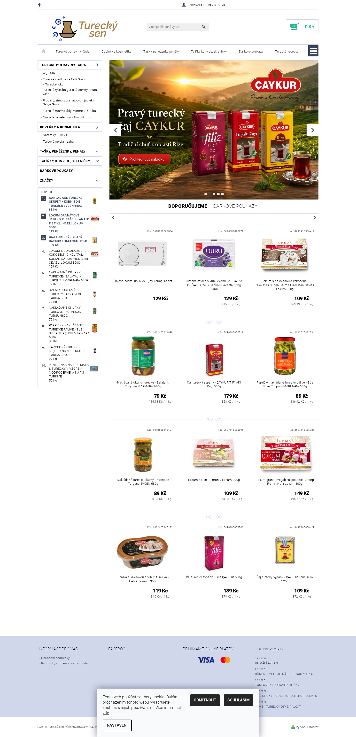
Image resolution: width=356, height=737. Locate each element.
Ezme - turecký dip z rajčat (278, 706)
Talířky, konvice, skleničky (209, 51)
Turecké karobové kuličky (277, 685)
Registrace (216, 4)
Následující (314, 217)
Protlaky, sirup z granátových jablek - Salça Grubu (68, 102)
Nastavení (117, 725)
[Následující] (312, 130)
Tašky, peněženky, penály (161, 51)
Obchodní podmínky (55, 658)
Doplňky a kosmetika (116, 51)
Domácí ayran (266, 663)
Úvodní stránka (44, 51)
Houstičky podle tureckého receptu (286, 696)
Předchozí (113, 217)
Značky (47, 180)
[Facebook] (40, 4)
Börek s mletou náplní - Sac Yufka (284, 674)
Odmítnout (205, 700)
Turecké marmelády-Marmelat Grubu (69, 111)
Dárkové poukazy (251, 51)
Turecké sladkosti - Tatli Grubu (64, 79)
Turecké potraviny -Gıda (72, 51)
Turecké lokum (55, 84)
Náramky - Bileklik (56, 135)
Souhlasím (238, 700)
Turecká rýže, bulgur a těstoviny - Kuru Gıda (70, 91)
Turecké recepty (286, 51)
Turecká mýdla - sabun (59, 141)
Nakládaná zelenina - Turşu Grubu (67, 117)
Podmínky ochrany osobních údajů (65, 663)
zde (106, 713)
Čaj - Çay (49, 73)
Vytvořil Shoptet (307, 727)
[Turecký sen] (85, 29)
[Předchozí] (115, 130)
